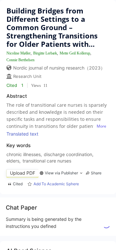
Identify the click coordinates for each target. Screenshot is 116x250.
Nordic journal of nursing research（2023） (59, 68)
